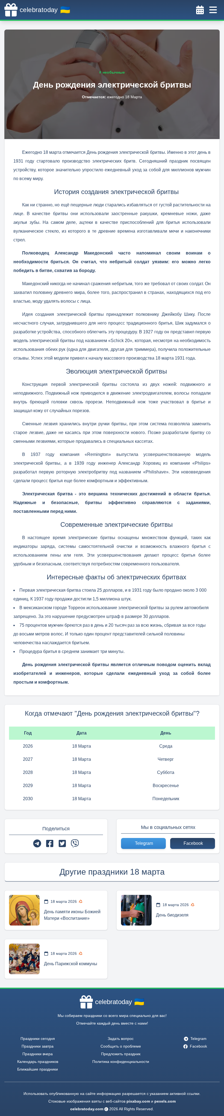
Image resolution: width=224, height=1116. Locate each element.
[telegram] (37, 843)
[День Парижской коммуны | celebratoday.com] (24, 959)
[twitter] (62, 843)
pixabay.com (138, 1101)
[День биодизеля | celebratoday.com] (136, 910)
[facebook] (50, 843)
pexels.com (165, 1101)
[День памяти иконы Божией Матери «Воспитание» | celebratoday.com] (24, 910)
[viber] (75, 843)
